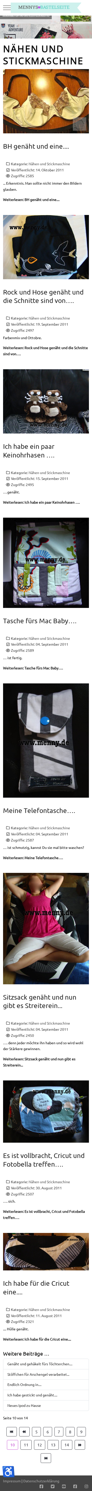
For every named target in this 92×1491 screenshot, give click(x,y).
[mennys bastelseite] (46, 8)
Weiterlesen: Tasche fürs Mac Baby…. (33, 668)
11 (26, 1444)
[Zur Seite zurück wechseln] (24, 1432)
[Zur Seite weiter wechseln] (80, 1445)
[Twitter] (52, 1486)
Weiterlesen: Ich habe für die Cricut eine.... (37, 1339)
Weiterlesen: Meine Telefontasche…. (33, 857)
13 (53, 1444)
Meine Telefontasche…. (39, 810)
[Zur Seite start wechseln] (11, 1432)
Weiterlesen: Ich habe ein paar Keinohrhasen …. (41, 502)
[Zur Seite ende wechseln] (46, 1458)
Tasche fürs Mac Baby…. (39, 621)
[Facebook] (41, 1486)
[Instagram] (86, 1486)
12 (39, 1444)
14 (66, 1444)
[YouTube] (63, 1486)
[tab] (43, 28)
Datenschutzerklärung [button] (41, 1481)
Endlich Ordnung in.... (24, 1384)
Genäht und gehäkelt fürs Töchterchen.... (39, 1363)
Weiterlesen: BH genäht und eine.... (31, 199)
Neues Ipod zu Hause (24, 1405)
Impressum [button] (12, 1481)
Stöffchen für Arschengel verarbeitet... (38, 1374)
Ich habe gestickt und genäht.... (32, 1395)
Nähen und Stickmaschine (49, 163)
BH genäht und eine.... (36, 146)
